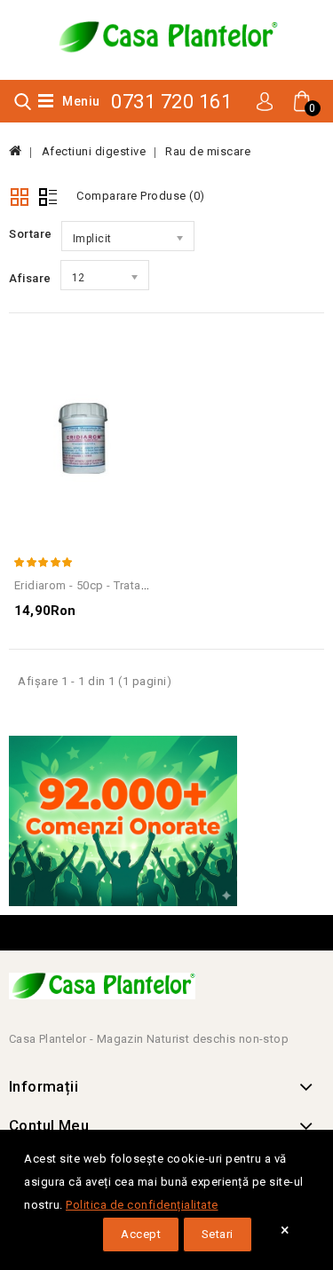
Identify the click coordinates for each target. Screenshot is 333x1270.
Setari (218, 1234)
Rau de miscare (207, 151)
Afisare (30, 278)
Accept (141, 1234)
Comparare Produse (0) (140, 195)
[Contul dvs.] (264, 100)
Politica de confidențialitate (142, 1204)
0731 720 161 (171, 102)
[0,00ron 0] (290, 121)
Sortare (30, 234)
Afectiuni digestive (94, 151)
